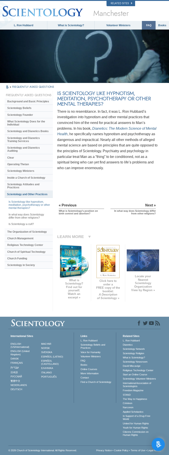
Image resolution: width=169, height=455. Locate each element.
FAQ (148, 25)
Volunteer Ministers (118, 25)
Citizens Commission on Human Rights (136, 433)
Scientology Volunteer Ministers (139, 378)
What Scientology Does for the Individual (26, 123)
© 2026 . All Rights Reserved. (42, 450)
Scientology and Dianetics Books (28, 131)
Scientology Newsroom (135, 361)
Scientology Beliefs (19, 108)
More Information (90, 373)
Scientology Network (134, 349)
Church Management (20, 238)
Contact (85, 377)
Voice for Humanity (91, 352)
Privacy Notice (104, 450)
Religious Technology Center (25, 245)
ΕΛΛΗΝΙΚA (47, 368)
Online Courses (89, 369)
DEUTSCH (16, 389)
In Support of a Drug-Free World (136, 417)
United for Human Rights (136, 423)
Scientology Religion (133, 353)
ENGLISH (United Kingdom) (20, 353)
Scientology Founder (20, 114)
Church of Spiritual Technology (26, 251)
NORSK (45, 348)
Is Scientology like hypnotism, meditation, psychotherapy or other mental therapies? (29, 205)
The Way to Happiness (135, 399)
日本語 (14, 372)
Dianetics (128, 344)
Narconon (128, 407)
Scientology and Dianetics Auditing (23, 149)
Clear (10, 157)
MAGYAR (46, 344)
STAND (127, 394)
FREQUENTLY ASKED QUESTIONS (33, 87)
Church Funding (17, 258)
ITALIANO (46, 372)
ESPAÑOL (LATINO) (52, 356)
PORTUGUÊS (49, 376)
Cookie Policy (121, 450)
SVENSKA (46, 352)
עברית (15, 367)
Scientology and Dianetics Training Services (23, 140)
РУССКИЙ (16, 376)
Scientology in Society (21, 265)
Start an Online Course (135, 374)
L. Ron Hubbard (23, 25)
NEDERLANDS (19, 385)
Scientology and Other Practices (27, 194)
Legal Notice (154, 450)
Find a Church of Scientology (96, 382)
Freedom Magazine (133, 390)
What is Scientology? (71, 25)
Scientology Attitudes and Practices (23, 186)
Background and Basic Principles (28, 101)
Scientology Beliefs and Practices (93, 346)
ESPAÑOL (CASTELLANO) (50, 362)
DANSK (15, 358)
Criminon (127, 403)
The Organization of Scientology (27, 231)
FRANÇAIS (17, 362)
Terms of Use (138, 450)
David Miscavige (131, 366)
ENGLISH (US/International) (20, 345)
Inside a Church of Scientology (26, 177)
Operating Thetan (18, 164)
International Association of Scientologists (137, 385)
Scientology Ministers (20, 170)
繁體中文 (15, 381)
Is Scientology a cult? (21, 224)
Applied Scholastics (133, 411)
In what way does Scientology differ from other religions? (26, 216)
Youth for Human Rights (135, 427)
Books (162, 25)
